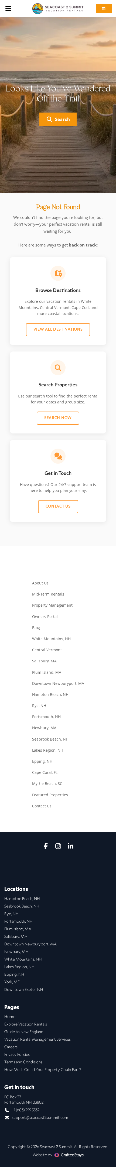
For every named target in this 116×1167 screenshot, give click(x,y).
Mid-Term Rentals (48, 594)
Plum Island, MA (46, 672)
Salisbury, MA (44, 660)
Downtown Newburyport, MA (58, 683)
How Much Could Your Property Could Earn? (42, 1069)
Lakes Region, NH (47, 750)
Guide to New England (23, 1031)
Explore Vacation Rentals (25, 1024)
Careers (11, 1046)
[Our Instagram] (58, 846)
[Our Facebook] (46, 846)
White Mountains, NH (51, 638)
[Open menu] (8, 8)
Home (9, 1016)
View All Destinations (58, 329)
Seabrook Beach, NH (50, 739)
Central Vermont (47, 649)
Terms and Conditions (23, 1062)
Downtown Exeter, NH (23, 989)
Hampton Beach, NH (50, 694)
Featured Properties (50, 794)
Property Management (52, 605)
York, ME (12, 981)
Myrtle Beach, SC (47, 783)
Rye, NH (39, 705)
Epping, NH (42, 761)
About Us (40, 583)
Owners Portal (45, 616)
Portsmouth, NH (46, 716)
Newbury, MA (44, 727)
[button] (104, 8)
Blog (36, 627)
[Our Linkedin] (70, 846)
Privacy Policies (17, 1054)
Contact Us (58, 506)
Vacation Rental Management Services (37, 1039)
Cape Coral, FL (44, 772)
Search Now (58, 418)
